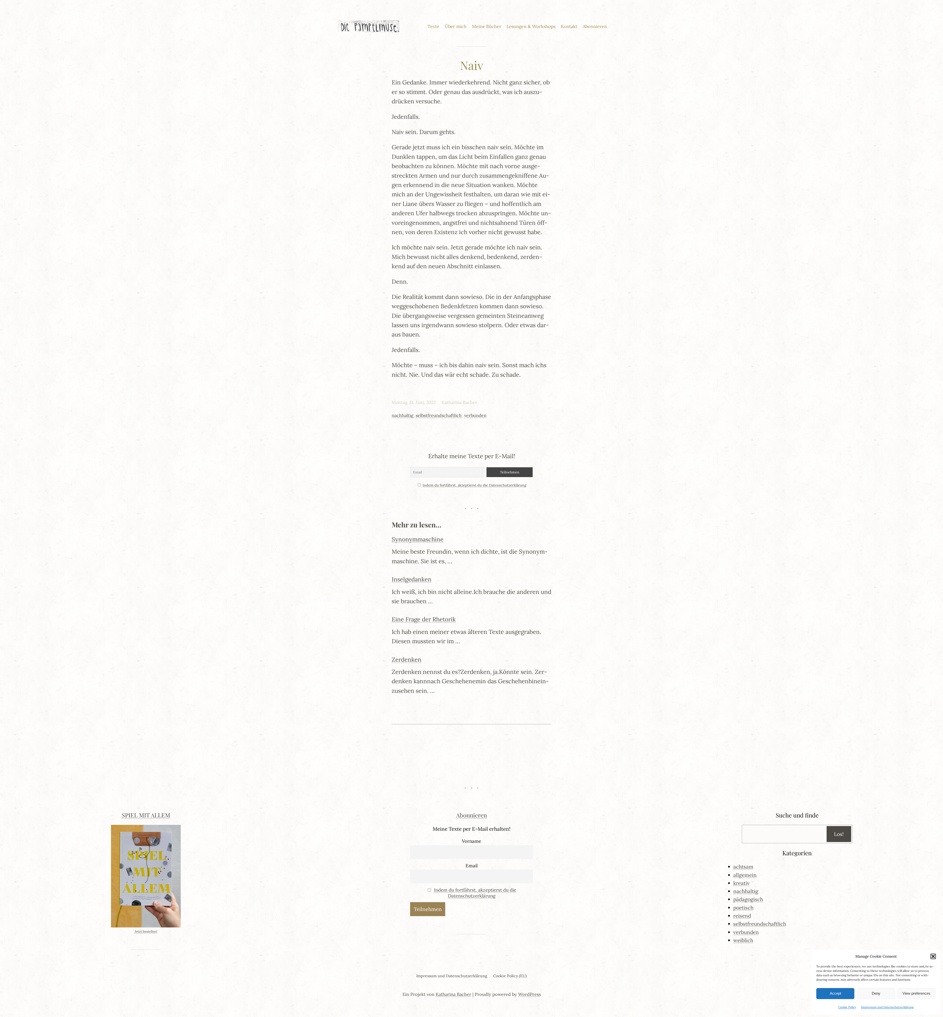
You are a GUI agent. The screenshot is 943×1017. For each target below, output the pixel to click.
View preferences (916, 993)
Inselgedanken (411, 579)
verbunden (475, 415)
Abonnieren (471, 815)
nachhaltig (402, 415)
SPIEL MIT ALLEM (146, 815)
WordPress (529, 994)
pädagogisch (748, 899)
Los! (839, 834)
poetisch (743, 907)
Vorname (471, 841)
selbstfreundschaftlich (439, 415)
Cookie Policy (847, 1007)
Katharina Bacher (453, 994)
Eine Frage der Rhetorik (424, 619)
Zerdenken (406, 659)
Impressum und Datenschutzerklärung (887, 1007)
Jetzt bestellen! (146, 931)
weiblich (743, 940)
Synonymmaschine (418, 539)
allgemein (745, 875)
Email (472, 866)
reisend (742, 915)
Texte (433, 26)
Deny (876, 993)
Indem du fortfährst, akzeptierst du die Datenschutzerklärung (474, 485)
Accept (835, 993)
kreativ (741, 883)
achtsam (743, 866)
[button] (933, 956)
